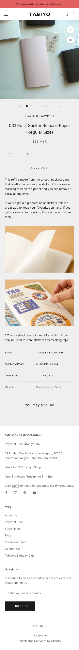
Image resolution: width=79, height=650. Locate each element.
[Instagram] (15, 492)
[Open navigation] (6, 14)
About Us (11, 515)
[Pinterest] (24, 492)
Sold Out (39, 167)
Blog (8, 535)
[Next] (60, 106)
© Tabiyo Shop (39, 635)
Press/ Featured (15, 542)
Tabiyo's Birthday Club (20, 555)
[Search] (66, 14)
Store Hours (12, 528)
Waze (8, 467)
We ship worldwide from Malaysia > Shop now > (39, 4)
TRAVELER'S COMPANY (39, 115)
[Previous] (19, 106)
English (37, 626)
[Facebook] (6, 492)
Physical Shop (14, 522)
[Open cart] (73, 14)
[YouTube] (34, 492)
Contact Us (12, 548)
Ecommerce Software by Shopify (39, 640)
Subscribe (20, 606)
